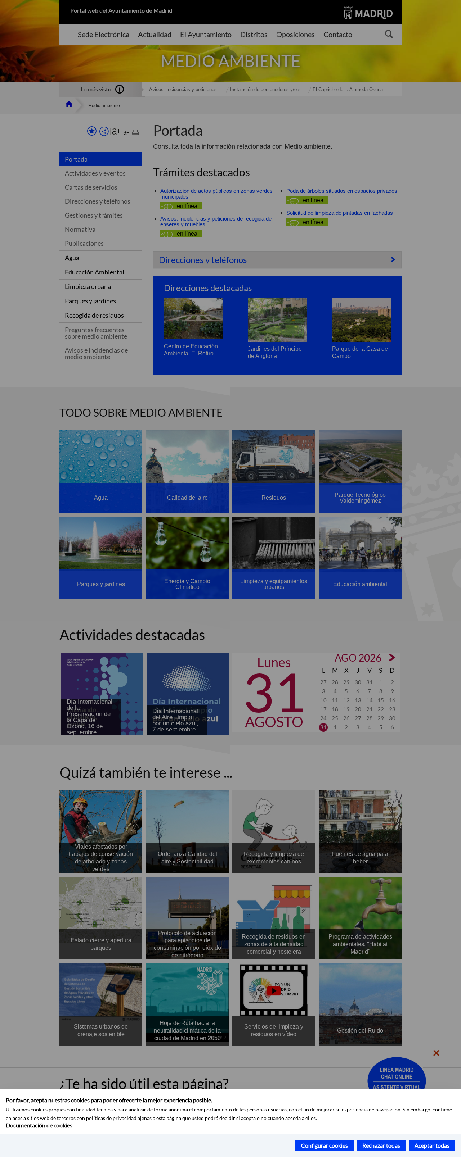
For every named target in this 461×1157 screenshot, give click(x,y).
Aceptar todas (432, 1145)
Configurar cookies (324, 1145)
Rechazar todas (381, 1145)
